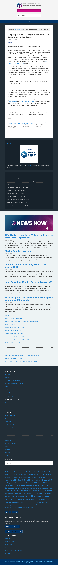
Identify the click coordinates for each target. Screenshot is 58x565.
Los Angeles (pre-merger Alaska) (12, 380)
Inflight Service (8, 440)
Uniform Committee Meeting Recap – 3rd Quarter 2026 (19, 199)
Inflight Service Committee (20, 493)
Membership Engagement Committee (33, 499)
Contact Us (7, 538)
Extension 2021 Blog (24, 488)
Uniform (6, 455)
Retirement (7, 449)
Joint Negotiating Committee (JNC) (15, 496)
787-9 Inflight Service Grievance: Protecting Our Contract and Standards (29, 298)
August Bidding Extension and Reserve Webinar (15, 349)
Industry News (8, 493)
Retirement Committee (45, 505)
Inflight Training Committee (35, 493)
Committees (15, 477)
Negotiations (28, 502)
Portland (6, 386)
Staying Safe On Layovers (13, 184)
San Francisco (8, 392)
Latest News (24, 132)
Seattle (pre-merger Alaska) (11, 396)
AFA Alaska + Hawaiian (29, 4)
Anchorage (7, 374)
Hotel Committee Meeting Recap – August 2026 (17, 205)
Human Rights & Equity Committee (42, 491)
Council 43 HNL (10, 485)
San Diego (7, 389)
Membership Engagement (10, 443)
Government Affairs (9, 427)
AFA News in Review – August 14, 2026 (13, 358)
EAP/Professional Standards (11, 424)
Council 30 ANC (20, 483)
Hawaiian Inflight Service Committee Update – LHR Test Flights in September (22, 355)
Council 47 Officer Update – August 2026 (16, 193)
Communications (8, 421)
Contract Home (8, 409)
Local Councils (40, 496)
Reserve (6, 446)
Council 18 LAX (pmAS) (36, 480)
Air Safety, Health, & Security (11, 415)
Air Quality (20, 472)
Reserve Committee (32, 505)
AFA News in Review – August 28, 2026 (16, 178)
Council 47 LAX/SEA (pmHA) (26, 485)
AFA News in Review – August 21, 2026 (16, 190)
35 (49, 132)
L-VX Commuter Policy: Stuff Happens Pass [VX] (42, 122)
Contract (34, 477)
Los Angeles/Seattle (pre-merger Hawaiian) (14, 383)
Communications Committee (25, 477)
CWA (6, 547)
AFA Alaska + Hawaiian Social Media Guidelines (15, 550)
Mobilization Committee (16, 502)
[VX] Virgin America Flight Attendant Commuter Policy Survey (14, 123)
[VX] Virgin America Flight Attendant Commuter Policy (28, 122)
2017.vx (47, 132)
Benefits (6, 418)
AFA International (8, 544)
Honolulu (7, 377)
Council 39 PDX (43, 483)
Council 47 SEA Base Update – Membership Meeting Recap (18, 352)
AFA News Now (11, 471)
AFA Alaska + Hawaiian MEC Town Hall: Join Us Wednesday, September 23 (24, 181)
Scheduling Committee (13, 507)
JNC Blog (47, 493)
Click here (29, 165)
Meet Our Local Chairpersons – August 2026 (17, 202)
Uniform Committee (28, 507)
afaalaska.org (12, 76)
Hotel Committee (26, 491)
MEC (6, 402)
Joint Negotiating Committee (27, 101)
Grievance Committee (12, 490)
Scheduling (7, 452)
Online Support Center (10, 541)
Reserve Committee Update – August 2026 (16, 196)
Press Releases (22, 505)
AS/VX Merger (41, 474)
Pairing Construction (38, 502)
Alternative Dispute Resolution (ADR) (18, 474)
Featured (31, 488)
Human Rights (8, 437)
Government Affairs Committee (42, 488)
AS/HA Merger (31, 474)
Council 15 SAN (23, 480)
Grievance (7, 431)
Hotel (6, 434)
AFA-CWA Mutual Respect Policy (12, 554)
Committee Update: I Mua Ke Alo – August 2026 (17, 187)
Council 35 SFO (17, 132)
